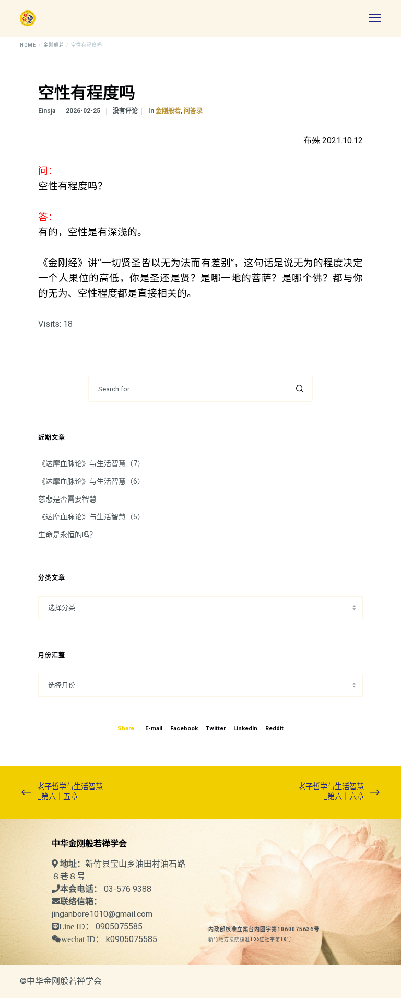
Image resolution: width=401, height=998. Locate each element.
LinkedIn (245, 728)
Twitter (216, 728)
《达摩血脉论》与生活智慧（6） (91, 481)
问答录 (193, 111)
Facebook (184, 728)
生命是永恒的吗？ (67, 534)
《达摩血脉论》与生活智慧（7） (91, 463)
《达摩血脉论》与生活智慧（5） (91, 517)
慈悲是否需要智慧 (67, 499)
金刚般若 (168, 111)
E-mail (153, 728)
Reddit (274, 728)
